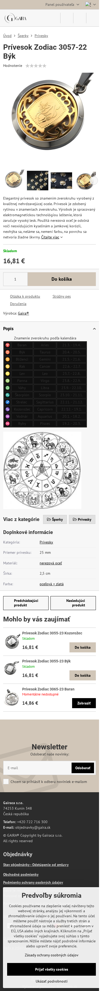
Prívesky (46, 542)
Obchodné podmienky (21, 874)
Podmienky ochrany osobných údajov (33, 882)
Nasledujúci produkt (75, 603)
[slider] (35, 66)
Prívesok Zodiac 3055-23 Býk (46, 661)
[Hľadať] (66, 18)
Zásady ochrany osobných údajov (51, 955)
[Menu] (92, 18)
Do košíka (62, 279)
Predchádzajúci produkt (26, 603)
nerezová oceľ (51, 563)
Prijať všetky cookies (51, 969)
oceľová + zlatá (52, 584)
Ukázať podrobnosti (52, 981)
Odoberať (82, 768)
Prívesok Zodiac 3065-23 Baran (48, 689)
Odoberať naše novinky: (49, 754)
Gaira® (23, 313)
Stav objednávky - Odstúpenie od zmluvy (36, 864)
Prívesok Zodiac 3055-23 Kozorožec (52, 633)
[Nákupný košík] (79, 18)
